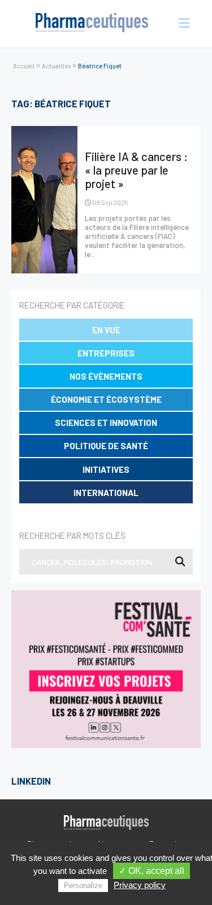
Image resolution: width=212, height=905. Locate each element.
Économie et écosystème (106, 399)
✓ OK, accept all (151, 871)
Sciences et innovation (106, 422)
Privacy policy (140, 885)
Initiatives (106, 469)
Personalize (83, 885)
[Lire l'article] (44, 199)
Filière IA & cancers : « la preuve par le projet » (136, 170)
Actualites (56, 65)
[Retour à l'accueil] (92, 23)
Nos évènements (106, 376)
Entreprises (106, 353)
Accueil (23, 65)
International (106, 493)
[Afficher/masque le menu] (181, 23)
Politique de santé (106, 446)
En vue (106, 330)
